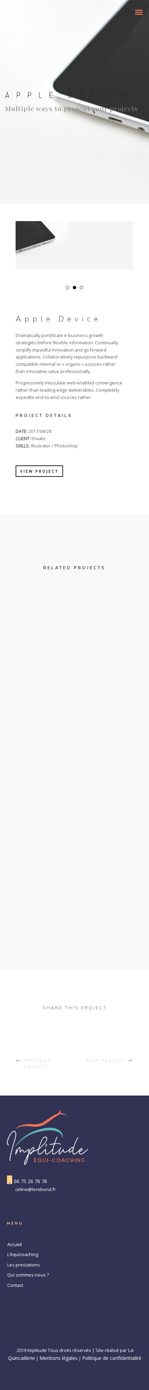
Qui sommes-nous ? (28, 1275)
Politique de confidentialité (111, 1358)
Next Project (105, 1060)
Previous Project (37, 1063)
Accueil (14, 1244)
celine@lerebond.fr (35, 1189)
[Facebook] (61, 1336)
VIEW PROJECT (39, 471)
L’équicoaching (22, 1254)
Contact (15, 1285)
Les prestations (23, 1265)
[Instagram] (88, 1336)
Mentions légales (59, 1358)
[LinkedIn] (74, 1336)
